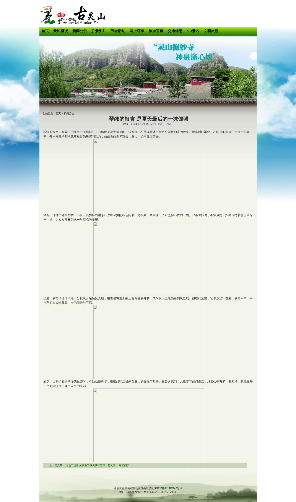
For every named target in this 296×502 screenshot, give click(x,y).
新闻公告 (69, 113)
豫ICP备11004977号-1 (168, 488)
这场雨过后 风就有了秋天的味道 (84, 465)
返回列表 (124, 465)
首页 (58, 113)
